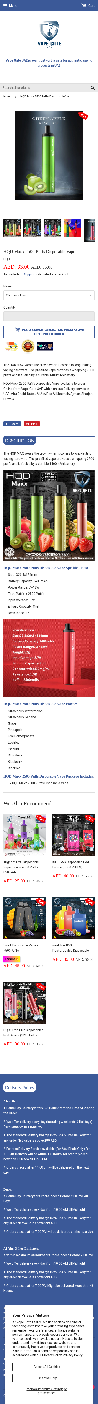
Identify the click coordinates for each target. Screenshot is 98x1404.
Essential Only (47, 1378)
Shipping (29, 274)
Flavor (7, 286)
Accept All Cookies (47, 1367)
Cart (91, 5)
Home (7, 96)
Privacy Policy (73, 1355)
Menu (13, 6)
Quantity (9, 307)
